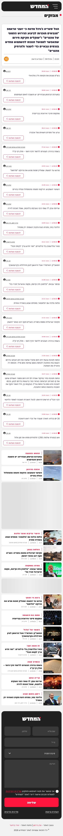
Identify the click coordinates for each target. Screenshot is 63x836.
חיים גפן (8, 71)
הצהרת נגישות (52, 811)
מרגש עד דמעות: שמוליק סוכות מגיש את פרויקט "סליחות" (35, 170)
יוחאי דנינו (9, 166)
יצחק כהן (8, 109)
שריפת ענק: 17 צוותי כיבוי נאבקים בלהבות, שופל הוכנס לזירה (34, 208)
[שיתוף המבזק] (6, 59)
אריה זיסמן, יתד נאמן (12, 223)
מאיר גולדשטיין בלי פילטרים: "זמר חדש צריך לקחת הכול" (35, 246)
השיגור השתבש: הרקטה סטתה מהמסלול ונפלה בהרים (36, 189)
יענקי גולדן (9, 318)
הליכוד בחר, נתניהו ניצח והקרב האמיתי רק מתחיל (38, 227)
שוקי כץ (8, 280)
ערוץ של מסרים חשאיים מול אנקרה (44, 132)
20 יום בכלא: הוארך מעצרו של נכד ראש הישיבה (39, 418)
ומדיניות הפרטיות (13, 791)
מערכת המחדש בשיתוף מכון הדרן (15, 147)
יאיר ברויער (14, 825)
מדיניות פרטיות (11, 811)
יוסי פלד (8, 261)
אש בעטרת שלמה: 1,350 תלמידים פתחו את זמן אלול (37, 437)
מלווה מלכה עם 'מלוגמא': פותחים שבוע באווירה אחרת (37, 302)
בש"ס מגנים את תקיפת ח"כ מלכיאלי (44, 75)
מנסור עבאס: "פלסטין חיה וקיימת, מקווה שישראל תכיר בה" (34, 284)
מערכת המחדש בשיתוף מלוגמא (15, 299)
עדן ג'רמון (37, 825)
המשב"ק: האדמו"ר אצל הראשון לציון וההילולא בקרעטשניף (34, 265)
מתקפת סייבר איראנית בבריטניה (46, 113)
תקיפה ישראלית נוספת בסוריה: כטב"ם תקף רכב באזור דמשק (33, 321)
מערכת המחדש (10, 355)
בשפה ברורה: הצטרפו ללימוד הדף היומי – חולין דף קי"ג (36, 340)
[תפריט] (55, 6)
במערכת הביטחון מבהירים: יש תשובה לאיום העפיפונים (37, 94)
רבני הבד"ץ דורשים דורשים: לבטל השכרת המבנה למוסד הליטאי (32, 399)
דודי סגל (8, 90)
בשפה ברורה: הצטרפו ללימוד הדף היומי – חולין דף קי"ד (36, 151)
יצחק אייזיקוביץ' (10, 242)
